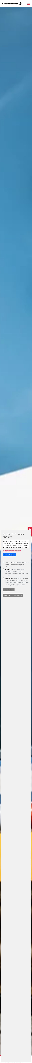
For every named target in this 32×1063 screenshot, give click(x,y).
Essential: (8, 562)
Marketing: (8, 578)
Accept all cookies (9, 555)
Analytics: (8, 569)
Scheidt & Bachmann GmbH (12, 3)
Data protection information (12, 551)
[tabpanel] (16, 528)
